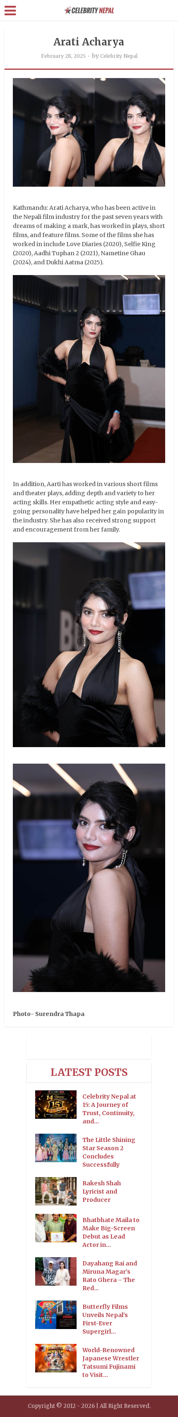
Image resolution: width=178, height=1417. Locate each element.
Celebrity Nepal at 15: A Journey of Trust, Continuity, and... (109, 1109)
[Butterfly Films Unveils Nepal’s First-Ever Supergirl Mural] (58, 1315)
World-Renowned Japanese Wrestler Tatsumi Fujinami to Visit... (110, 1362)
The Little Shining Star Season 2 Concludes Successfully (108, 1152)
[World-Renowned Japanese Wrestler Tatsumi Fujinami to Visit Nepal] (58, 1358)
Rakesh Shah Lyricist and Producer (101, 1191)
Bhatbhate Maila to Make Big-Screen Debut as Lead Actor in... (111, 1232)
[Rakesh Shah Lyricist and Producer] (58, 1191)
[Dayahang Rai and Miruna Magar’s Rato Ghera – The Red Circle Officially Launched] (58, 1271)
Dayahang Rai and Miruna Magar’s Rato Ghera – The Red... (109, 1276)
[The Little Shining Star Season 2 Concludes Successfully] (58, 1148)
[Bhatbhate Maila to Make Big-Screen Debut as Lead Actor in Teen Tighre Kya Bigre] (58, 1228)
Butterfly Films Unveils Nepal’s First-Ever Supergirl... (105, 1319)
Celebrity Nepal (118, 56)
